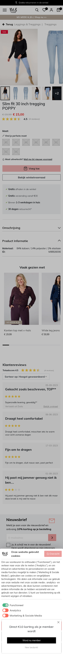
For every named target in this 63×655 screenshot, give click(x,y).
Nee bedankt (31, 647)
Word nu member (31, 640)
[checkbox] (12, 605)
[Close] (58, 622)
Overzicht (54, 553)
